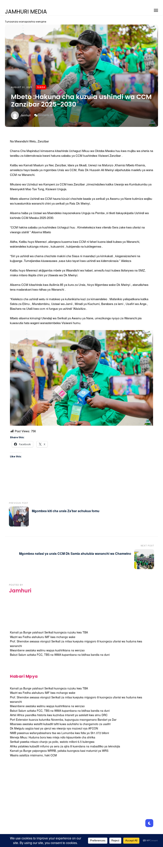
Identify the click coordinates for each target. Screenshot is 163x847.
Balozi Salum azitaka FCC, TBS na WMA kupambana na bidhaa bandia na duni (60, 655)
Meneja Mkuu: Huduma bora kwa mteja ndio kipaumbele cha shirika (52, 737)
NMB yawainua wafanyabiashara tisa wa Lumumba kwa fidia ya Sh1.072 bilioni (59, 733)
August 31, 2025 (21, 87)
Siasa (41, 87)
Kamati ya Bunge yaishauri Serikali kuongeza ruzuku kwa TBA (49, 632)
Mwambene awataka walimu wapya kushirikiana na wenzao (47, 650)
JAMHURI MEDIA (26, 12)
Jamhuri (25, 115)
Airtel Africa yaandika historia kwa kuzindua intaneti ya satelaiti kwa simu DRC (59, 715)
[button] (156, 9)
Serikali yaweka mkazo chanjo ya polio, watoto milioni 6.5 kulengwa (52, 742)
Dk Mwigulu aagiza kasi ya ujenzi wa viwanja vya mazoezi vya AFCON (54, 728)
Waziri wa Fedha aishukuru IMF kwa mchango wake (42, 637)
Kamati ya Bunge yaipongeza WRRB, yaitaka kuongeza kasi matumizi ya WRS (59, 751)
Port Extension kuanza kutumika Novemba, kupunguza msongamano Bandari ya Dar (63, 720)
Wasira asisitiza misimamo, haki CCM (33, 755)
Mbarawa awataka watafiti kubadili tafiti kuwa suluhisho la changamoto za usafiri (60, 724)
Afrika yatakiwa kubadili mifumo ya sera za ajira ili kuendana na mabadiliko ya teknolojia (65, 746)
